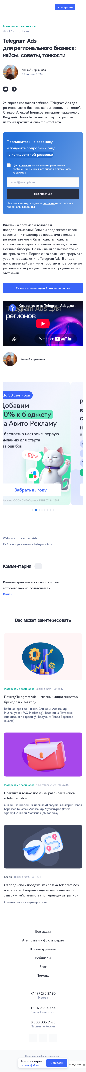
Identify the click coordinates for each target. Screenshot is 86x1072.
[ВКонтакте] (6, 90)
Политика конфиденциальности (43, 1055)
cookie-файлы (30, 1065)
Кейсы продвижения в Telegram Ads (27, 544)
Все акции (43, 931)
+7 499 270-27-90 (43, 993)
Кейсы (8, 877)
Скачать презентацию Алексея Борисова (43, 288)
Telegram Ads (28, 538)
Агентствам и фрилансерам (43, 940)
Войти (7, 594)
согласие (25, 165)
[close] (84, 1064)
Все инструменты (43, 949)
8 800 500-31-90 (43, 1022)
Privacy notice (75, 1065)
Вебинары (43, 957)
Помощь (43, 975)
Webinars (9, 538)
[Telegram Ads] (43, 443)
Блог (43, 966)
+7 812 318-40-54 (43, 1007)
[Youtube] (53, 1038)
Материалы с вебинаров (19, 26)
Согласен (56, 1063)
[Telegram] (14, 90)
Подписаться (43, 194)
